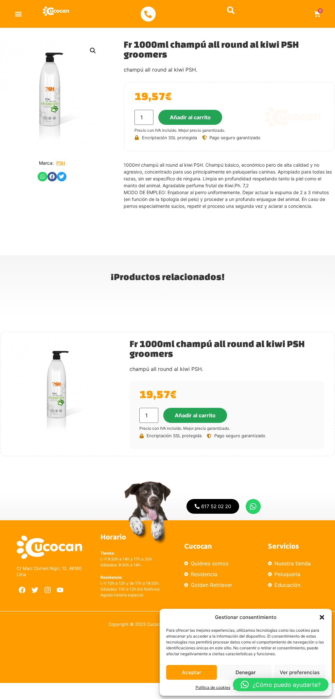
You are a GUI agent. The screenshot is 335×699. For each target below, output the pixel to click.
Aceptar (191, 672)
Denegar (246, 672)
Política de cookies (213, 687)
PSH (60, 163)
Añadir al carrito (190, 117)
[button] (322, 617)
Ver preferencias (300, 672)
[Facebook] (22, 590)
